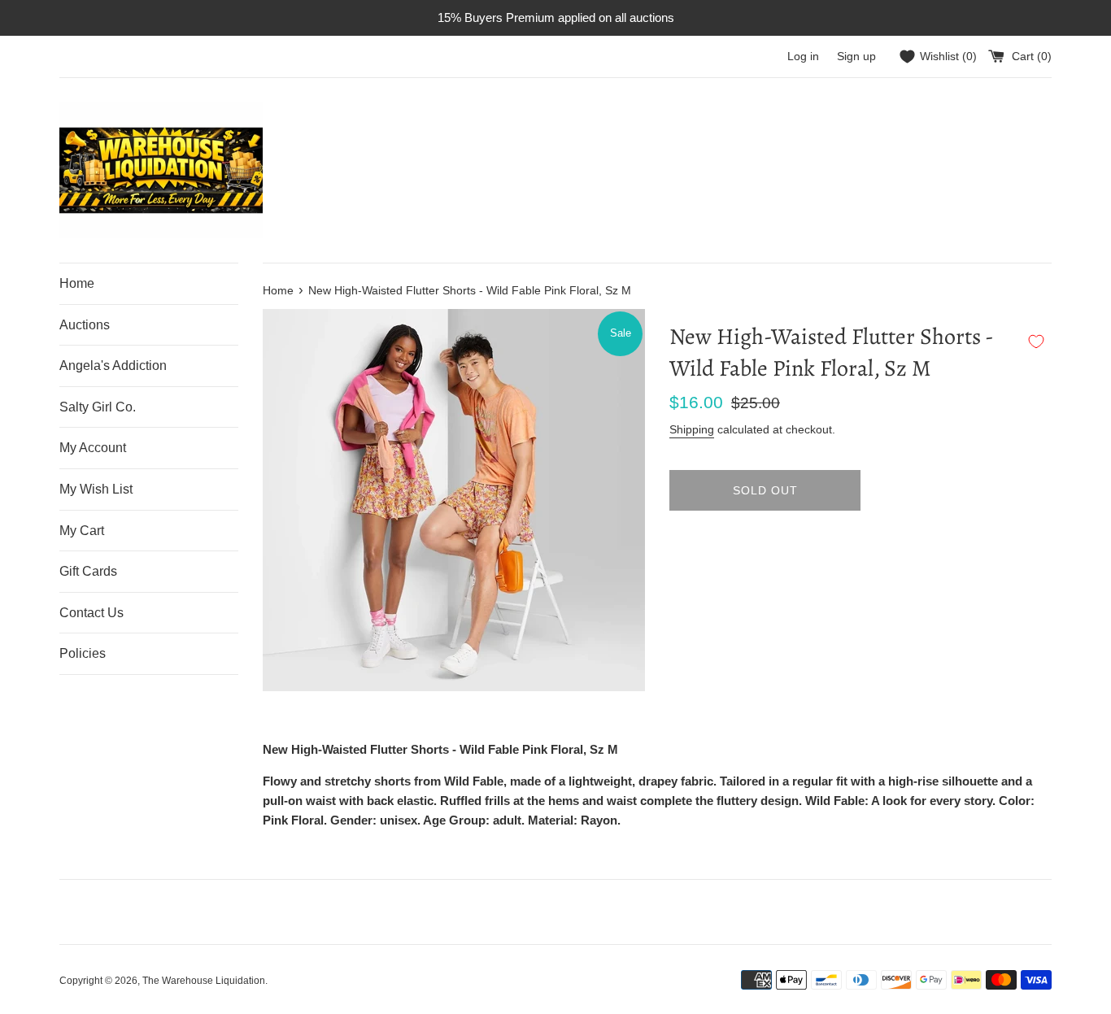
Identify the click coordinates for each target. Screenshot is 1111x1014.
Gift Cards (88, 571)
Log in (803, 56)
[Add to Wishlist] (1036, 341)
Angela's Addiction (113, 365)
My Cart (81, 530)
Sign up (856, 56)
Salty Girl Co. (97, 407)
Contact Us (91, 613)
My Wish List (96, 489)
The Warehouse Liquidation (203, 980)
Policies (82, 653)
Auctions (84, 325)
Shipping (691, 429)
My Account (92, 448)
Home (76, 283)
